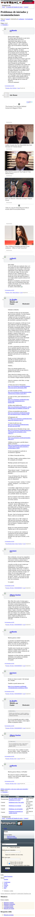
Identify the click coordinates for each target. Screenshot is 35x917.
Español (6, 879)
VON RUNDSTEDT (18, 587)
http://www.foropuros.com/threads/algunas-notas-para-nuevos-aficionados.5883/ (19, 387)
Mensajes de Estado (9, 908)
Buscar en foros (11, 836)
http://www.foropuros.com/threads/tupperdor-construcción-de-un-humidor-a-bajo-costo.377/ (19, 432)
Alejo (11, 88)
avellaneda (21, 19)
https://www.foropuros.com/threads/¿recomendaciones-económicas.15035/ (18, 687)
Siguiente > (5, 24)
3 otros (18, 88)
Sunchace (8, 88)
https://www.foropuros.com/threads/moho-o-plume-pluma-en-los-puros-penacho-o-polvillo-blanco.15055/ (19, 446)
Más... (6, 870)
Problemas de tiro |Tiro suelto (16, 802)
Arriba (5, 886)
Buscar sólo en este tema (16, 862)
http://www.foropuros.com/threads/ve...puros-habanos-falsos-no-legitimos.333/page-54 (19, 407)
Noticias (6, 885)
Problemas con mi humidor (16, 809)
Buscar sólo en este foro (16, 863)
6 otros (24, 543)
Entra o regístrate (28, 0)
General (8, 19)
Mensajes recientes (12, 837)
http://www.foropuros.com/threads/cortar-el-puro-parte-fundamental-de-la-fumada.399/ (18, 401)
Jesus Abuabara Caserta (10, 543)
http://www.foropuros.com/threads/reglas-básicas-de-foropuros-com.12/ (20, 419)
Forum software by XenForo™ (16, 893)
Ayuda (5, 883)
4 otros (24, 624)
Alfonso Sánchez (16, 292)
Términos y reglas (8, 890)
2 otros (21, 292)
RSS (5, 888)
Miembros (6, 839)
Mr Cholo (14, 88)
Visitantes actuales (8, 905)
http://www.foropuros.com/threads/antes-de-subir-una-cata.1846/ (18, 425)
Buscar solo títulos (15, 847)
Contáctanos (7, 882)
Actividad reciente (8, 907)
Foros (5, 828)
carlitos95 (13, 258)
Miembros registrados (9, 904)
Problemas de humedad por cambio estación (16, 812)
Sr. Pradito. (13, 299)
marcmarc (13, 550)
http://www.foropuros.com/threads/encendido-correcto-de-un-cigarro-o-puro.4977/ (20, 392)
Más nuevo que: (6, 857)
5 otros (24, 587)
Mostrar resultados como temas (21, 865)
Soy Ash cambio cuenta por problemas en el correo (16, 799)
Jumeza (16, 543)
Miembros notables (9, 902)
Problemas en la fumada (15, 805)
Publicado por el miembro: (9, 850)
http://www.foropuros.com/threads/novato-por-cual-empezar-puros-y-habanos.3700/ (19, 413)
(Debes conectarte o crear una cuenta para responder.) (14, 789)
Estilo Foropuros (8, 876)
